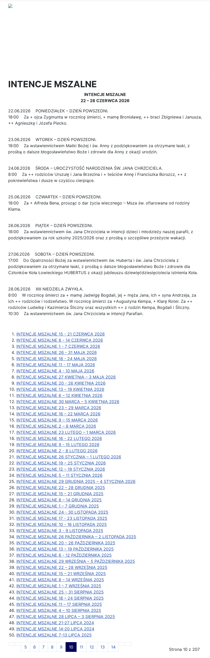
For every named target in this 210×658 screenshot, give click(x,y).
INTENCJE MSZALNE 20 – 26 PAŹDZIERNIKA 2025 (65, 542)
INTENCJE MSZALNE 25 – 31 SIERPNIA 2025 (60, 592)
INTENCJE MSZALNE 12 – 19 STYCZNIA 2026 (60, 469)
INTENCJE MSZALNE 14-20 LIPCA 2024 (55, 628)
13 (102, 647)
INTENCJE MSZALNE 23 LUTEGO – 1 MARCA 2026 (66, 432)
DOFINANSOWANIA (27, 50)
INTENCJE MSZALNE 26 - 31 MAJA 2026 (56, 352)
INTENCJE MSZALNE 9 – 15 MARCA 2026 (57, 420)
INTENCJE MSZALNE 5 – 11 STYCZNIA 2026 (59, 475)
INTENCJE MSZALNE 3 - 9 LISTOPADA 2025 (59, 530)
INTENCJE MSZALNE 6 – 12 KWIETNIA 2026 (59, 395)
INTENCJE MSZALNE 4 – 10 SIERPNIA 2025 (58, 610)
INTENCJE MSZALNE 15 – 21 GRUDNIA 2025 (59, 493)
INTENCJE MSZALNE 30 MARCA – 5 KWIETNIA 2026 (67, 401)
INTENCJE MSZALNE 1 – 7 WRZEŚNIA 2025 (58, 585)
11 (81, 647)
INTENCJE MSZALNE (28, 33)
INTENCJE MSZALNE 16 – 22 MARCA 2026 (58, 413)
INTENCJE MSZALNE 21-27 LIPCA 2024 (55, 622)
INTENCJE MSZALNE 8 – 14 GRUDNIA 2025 (59, 499)
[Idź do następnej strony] (122, 644)
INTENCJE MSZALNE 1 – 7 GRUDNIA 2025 (57, 506)
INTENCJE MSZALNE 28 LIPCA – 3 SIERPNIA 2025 (65, 616)
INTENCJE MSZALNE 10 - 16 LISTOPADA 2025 (61, 524)
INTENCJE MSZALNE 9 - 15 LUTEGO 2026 (57, 444)
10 (71, 647)
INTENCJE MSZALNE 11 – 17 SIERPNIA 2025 (59, 604)
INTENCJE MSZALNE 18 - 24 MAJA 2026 (56, 358)
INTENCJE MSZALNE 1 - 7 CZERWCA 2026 (58, 346)
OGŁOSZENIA (21, 25)
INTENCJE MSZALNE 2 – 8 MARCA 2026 (56, 426)
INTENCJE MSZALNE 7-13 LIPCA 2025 (54, 635)
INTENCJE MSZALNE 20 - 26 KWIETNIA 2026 (61, 383)
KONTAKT (17, 42)
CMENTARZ (19, 66)
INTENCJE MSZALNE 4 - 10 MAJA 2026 (55, 370)
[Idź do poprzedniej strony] (18, 644)
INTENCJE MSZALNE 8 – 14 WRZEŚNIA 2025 (60, 579)
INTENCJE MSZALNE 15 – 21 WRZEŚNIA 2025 (61, 573)
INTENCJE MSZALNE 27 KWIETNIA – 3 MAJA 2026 (66, 377)
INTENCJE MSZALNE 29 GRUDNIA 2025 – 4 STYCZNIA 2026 (75, 481)
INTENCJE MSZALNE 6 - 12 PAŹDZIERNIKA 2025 (64, 555)
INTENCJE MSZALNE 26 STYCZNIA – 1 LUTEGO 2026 (68, 456)
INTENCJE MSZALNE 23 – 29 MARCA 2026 (58, 407)
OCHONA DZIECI (24, 58)
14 (113, 647)
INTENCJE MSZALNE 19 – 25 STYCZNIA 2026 (61, 463)
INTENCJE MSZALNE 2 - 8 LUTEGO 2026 (57, 450)
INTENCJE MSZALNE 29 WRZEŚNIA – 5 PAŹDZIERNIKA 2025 (75, 561)
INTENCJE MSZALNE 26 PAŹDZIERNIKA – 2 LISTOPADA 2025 (76, 536)
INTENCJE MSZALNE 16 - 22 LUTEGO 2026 (59, 438)
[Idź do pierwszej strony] (11, 644)
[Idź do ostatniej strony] (128, 644)
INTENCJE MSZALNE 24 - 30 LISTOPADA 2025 (62, 512)
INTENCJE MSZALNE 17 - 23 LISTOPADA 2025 (61, 518)
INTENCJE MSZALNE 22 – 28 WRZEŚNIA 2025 (61, 567)
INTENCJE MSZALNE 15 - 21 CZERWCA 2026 (60, 334)
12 (92, 647)
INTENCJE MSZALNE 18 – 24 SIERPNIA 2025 (60, 598)
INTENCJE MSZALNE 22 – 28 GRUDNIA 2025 (60, 487)
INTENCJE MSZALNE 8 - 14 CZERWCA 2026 (59, 340)
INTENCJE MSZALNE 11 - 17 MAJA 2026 (55, 364)
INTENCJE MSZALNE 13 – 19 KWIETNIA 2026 (60, 389)
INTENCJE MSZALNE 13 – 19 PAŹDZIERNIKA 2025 (65, 549)
